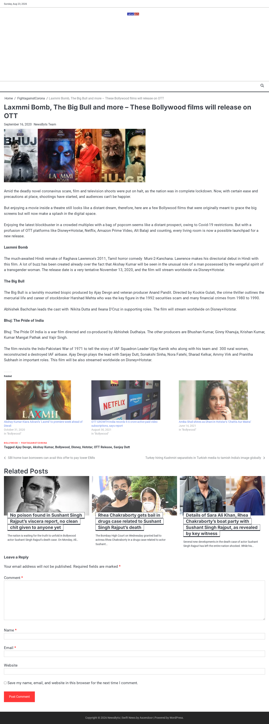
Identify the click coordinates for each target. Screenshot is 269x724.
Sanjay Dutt (122, 447)
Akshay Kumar (43, 447)
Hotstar (87, 447)
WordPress (176, 717)
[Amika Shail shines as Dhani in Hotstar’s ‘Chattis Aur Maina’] (220, 400)
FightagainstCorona (34, 443)
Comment (13, 577)
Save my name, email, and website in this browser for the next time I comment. (72, 683)
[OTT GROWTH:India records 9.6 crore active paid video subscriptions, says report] (133, 400)
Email (10, 647)
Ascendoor (146, 717)
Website (11, 665)
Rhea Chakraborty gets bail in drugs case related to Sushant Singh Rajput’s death (129, 521)
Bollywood (11, 443)
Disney (76, 447)
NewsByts (114, 717)
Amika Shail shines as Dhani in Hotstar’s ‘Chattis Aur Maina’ (215, 421)
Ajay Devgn (23, 447)
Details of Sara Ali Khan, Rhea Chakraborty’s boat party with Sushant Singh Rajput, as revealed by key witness (222, 524)
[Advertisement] (134, 51)
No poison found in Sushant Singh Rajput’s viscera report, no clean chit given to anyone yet (46, 521)
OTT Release (103, 447)
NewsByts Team (45, 124)
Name (10, 630)
